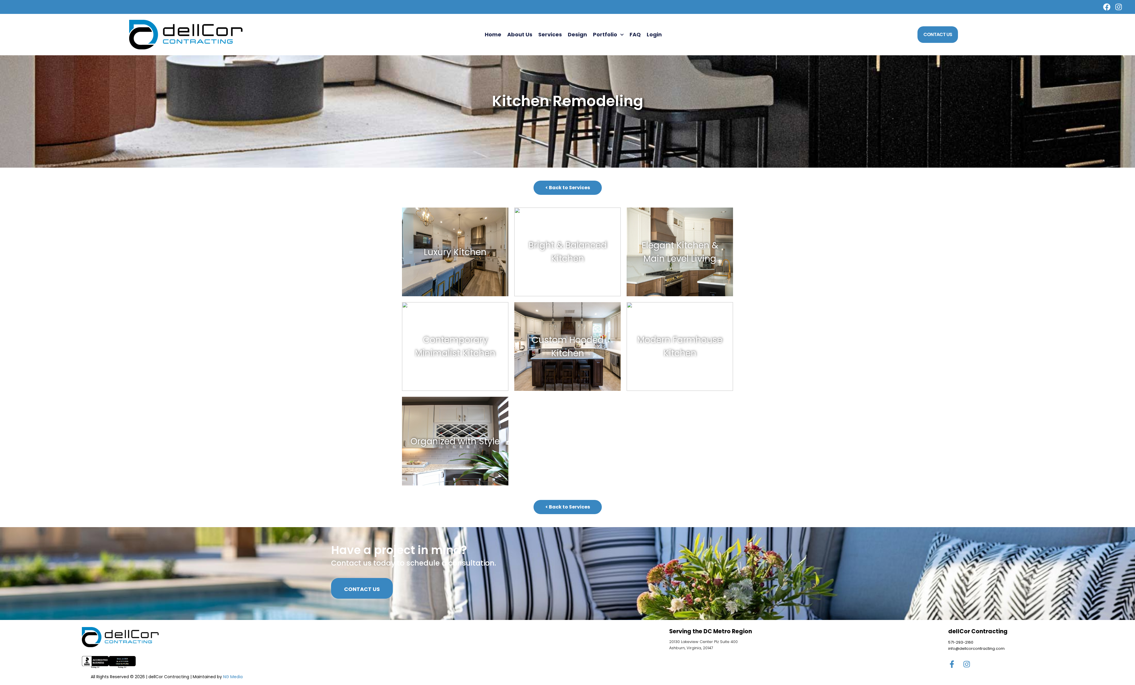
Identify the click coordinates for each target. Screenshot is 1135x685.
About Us (519, 34)
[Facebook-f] (952, 664)
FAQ (635, 34)
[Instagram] (1118, 7)
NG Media (233, 677)
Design (577, 34)
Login (654, 34)
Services (550, 34)
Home (493, 34)
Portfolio (605, 34)
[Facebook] (1107, 7)
